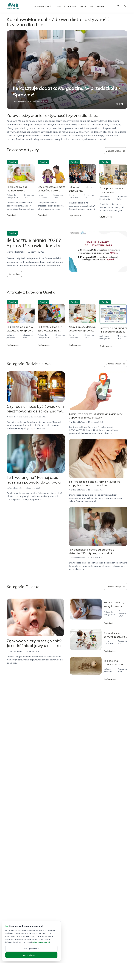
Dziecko (82, 6)
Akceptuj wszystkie (31, 955)
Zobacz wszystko (115, 150)
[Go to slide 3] (122, 104)
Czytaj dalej (14, 274)
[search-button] (118, 6)
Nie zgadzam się (31, 948)
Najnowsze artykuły (43, 6)
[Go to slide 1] (117, 104)
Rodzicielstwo (70, 6)
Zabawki (101, 6)
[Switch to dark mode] (125, 6)
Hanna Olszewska (21, 101)
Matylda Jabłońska (15, 488)
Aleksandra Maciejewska (17, 417)
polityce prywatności (41, 942)
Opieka (58, 6)
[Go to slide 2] (120, 104)
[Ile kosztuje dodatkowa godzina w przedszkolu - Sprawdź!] (67, 69)
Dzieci (91, 6)
